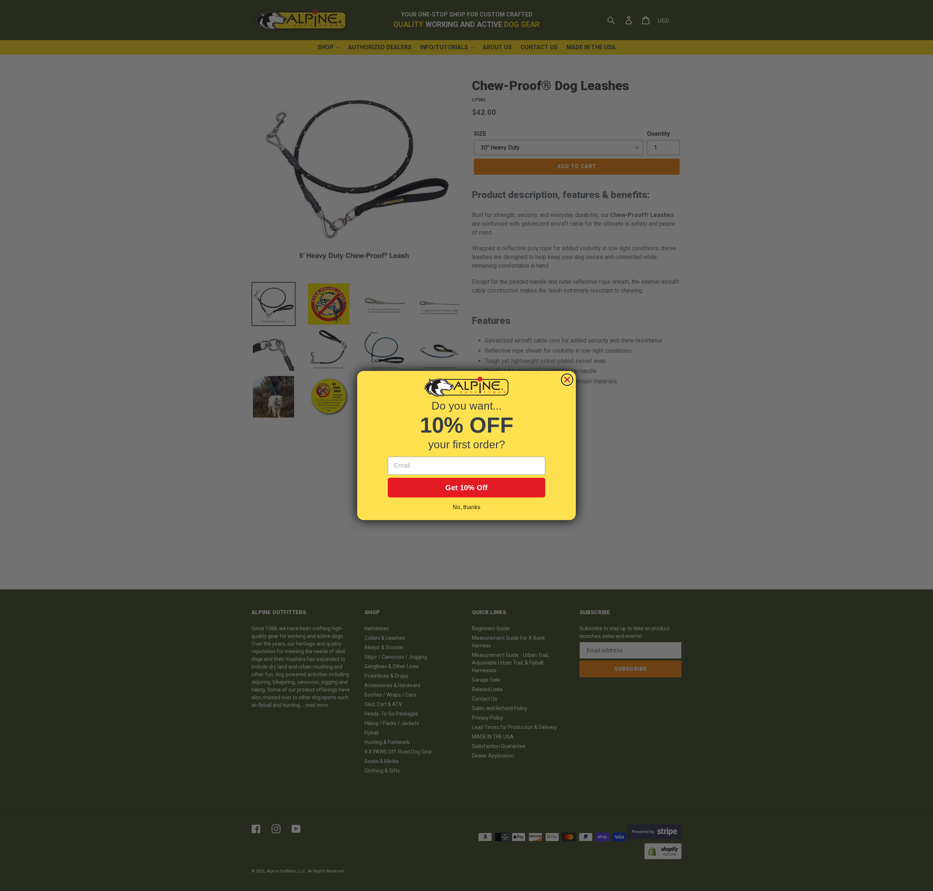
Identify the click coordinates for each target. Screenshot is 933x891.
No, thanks (466, 507)
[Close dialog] (567, 380)
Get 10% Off (466, 488)
